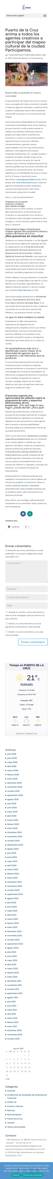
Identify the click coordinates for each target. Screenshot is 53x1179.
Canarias (11, 1090)
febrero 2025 (13, 824)
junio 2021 (11, 1006)
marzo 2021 (12, 1018)
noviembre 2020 (14, 1034)
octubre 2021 (13, 989)
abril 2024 (11, 865)
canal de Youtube (20, 485)
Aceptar (15, 1175)
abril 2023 (11, 915)
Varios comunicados (16, 1127)
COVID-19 (11, 1102)
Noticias (11, 1110)
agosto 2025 (13, 799)
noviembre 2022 (14, 935)
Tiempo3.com (31, 733)
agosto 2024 (13, 849)
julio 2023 (11, 902)
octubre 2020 (13, 1038)
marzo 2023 (12, 919)
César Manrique (24, 290)
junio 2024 (12, 857)
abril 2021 (11, 1014)
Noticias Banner (21, 58)
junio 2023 (12, 906)
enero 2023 (12, 927)
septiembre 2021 (14, 993)
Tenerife (10, 1123)
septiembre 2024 (15, 845)
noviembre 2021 (14, 985)
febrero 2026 (13, 774)
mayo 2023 (12, 911)
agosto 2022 (12, 948)
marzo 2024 (12, 869)
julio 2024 (11, 853)
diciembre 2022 (14, 931)
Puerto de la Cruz (15, 1118)
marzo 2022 (12, 968)
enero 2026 (12, 779)
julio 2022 (11, 952)
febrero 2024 (13, 873)
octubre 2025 (13, 791)
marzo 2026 (12, 770)
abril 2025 (11, 816)
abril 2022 (11, 964)
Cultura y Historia (15, 1106)
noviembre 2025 (14, 787)
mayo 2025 (12, 811)
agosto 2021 (12, 997)
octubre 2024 (13, 840)
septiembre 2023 (15, 894)
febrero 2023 (13, 923)
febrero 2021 (12, 1022)
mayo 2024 (12, 861)
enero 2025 (12, 828)
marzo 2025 (12, 820)
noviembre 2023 (14, 886)
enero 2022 (12, 977)
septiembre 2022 (15, 944)
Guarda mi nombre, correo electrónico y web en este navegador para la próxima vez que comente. (25, 615)
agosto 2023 (12, 898)
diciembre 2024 (14, 832)
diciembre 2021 (14, 981)
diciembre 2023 (14, 882)
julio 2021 (11, 1001)
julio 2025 (11, 803)
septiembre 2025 (15, 795)
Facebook (34, 485)
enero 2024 (12, 878)
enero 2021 (12, 1026)
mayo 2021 (12, 1010)
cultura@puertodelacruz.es (28, 179)
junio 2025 (12, 807)
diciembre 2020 (14, 1030)
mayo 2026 (12, 762)
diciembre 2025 (14, 783)
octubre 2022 (13, 939)
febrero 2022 (13, 972)
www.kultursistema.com (27, 182)
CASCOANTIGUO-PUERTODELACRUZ (25, 55)
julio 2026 (11, 754)
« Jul (7, 1079)
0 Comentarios (36, 58)
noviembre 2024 (14, 836)
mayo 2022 (12, 960)
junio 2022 (12, 956)
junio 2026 (12, 758)
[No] (49, 1170)
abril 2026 (11, 766)
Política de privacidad (32, 1175)
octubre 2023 (13, 890)
